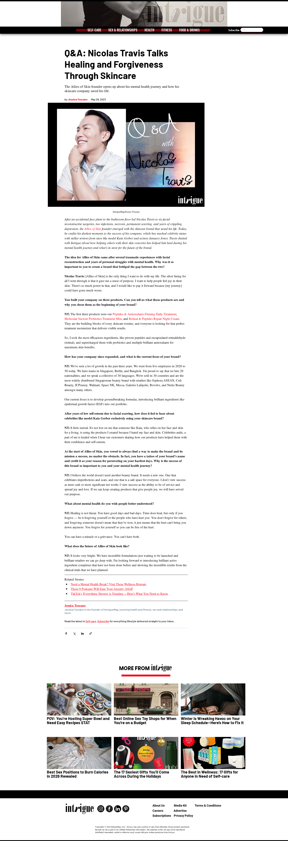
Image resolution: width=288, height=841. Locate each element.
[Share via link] (90, 633)
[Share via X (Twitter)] (74, 633)
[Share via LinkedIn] (82, 633)
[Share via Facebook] (66, 633)
